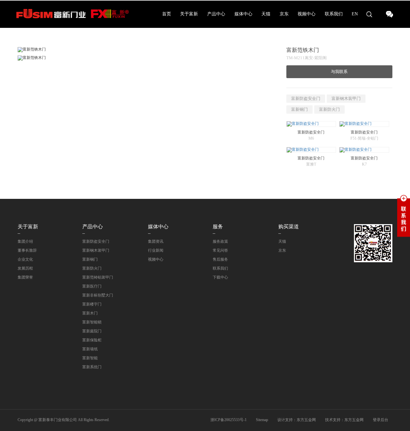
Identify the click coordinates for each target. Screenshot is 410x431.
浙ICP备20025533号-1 (228, 420)
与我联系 (339, 71)
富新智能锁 (92, 322)
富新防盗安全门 (305, 98)
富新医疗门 (92, 286)
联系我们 (334, 14)
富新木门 (90, 313)
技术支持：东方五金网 (344, 420)
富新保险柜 (92, 340)
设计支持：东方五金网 (296, 420)
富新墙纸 (90, 349)
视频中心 (307, 14)
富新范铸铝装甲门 (97, 277)
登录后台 (380, 420)
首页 (166, 14)
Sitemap (262, 420)
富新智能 (90, 358)
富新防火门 (329, 109)
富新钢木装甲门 (346, 98)
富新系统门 (92, 367)
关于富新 (189, 14)
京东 (284, 14)
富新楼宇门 (92, 304)
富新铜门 (299, 109)
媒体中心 (243, 14)
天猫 (265, 14)
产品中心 (216, 14)
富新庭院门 (92, 331)
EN (355, 14)
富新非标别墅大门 (97, 295)
